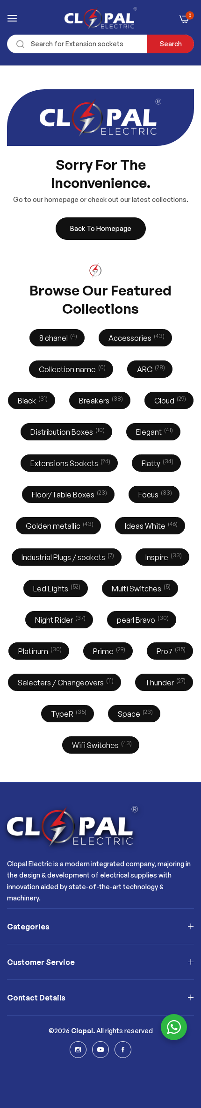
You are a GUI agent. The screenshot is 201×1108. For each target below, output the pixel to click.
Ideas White (150, 525)
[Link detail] (78, 1049)
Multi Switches (140, 588)
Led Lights (56, 588)
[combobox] (100, 44)
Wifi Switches (101, 744)
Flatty (157, 462)
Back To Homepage (100, 228)
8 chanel (57, 337)
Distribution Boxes (66, 431)
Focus (154, 494)
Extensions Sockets (69, 462)
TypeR (68, 713)
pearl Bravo (142, 619)
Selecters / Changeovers (65, 681)
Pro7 (170, 650)
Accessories (135, 337)
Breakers (100, 400)
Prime (108, 650)
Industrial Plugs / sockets (67, 556)
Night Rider (59, 619)
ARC (150, 368)
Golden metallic (59, 525)
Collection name (71, 368)
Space (134, 713)
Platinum (39, 650)
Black (32, 400)
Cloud (169, 400)
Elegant (153, 431)
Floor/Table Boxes (68, 494)
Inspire (162, 556)
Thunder (164, 681)
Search (171, 44)
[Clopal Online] (101, 18)
